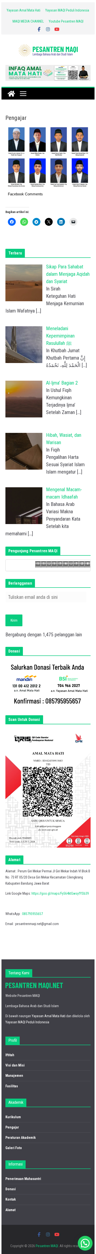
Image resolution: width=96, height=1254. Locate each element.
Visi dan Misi (15, 1065)
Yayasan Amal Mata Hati (23, 10)
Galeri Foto (13, 1148)
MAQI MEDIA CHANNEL (28, 21)
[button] (85, 1243)
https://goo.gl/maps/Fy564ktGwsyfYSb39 (60, 893)
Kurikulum (13, 1117)
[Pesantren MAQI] (11, 94)
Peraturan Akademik (20, 1138)
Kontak (10, 1199)
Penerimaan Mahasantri (23, 1179)
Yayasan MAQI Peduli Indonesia (67, 10)
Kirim (14, 620)
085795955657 (32, 914)
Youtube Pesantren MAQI (66, 21)
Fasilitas (11, 1086)
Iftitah (9, 1055)
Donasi (10, 1189)
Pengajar (12, 1127)
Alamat (10, 1210)
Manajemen (14, 1076)
